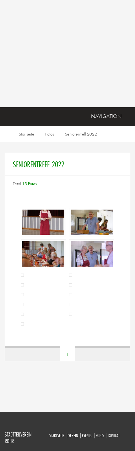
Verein (73, 435)
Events (87, 435)
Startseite (26, 134)
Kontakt (114, 435)
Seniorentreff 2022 (81, 134)
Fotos (49, 134)
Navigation (106, 116)
